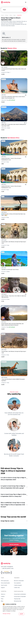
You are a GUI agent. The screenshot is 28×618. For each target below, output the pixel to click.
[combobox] (12, 9)
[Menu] (25, 2)
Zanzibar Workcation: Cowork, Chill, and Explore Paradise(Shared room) (11, 159)
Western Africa (12, 48)
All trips (6, 15)
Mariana (5, 212)
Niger (14, 15)
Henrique (5, 377)
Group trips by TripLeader (20, 596)
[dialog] (14, 609)
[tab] (13, 64)
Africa (11, 15)
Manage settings (6, 613)
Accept (21, 614)
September (19, 15)
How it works (4, 585)
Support (3, 587)
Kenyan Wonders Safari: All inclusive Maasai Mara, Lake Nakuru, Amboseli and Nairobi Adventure (12, 324)
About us (3, 594)
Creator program (18, 585)
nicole (4, 267)
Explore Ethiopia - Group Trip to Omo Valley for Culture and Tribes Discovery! (13, 296)
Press (2, 598)
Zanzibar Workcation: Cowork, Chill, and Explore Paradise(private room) (11, 187)
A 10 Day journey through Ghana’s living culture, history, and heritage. (13, 69)
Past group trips (17, 601)
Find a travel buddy (5, 583)
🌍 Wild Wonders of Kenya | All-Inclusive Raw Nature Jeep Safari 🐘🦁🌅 (13, 214)
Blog (2, 601)
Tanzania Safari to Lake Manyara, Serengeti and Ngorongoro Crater (13, 242)
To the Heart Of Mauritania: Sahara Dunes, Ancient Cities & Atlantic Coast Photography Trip (13, 97)
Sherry (4, 156)
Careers (2, 596)
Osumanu (5, 67)
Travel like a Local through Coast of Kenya (9, 269)
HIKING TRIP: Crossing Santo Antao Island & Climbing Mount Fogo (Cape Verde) (13, 125)
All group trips (17, 598)
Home (2, 15)
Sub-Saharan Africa (13, 138)
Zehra (4, 94)
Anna (4, 122)
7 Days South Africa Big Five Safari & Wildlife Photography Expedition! (13, 380)
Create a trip (17, 587)
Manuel (4, 294)
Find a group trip (5, 580)
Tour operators (17, 583)
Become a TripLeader (19, 580)
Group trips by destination (20, 594)
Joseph (4, 240)
